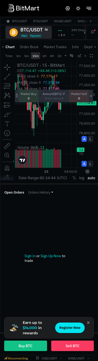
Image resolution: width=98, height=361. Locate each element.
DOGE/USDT (48, 358)
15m (35, 56)
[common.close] (88, 322)
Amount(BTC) (52, 94)
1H (44, 56)
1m (18, 56)
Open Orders (14, 192)
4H (52, 56)
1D (59, 56)
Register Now (69, 327)
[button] (40, 192)
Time (9, 56)
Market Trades (55, 46)
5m (26, 56)
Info (75, 46)
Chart (10, 46)
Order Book (29, 46)
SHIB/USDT (76, 358)
